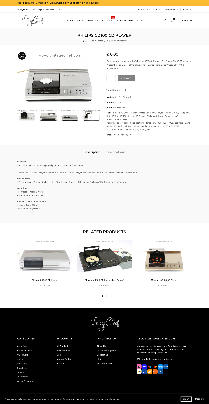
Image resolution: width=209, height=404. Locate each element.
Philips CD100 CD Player (116, 41)
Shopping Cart (172, 9)
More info (199, 399)
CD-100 (123, 116)
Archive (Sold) (64, 359)
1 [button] (102, 296)
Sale (59, 355)
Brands (60, 363)
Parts (20, 359)
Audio (120, 129)
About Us (101, 346)
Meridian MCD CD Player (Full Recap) (104, 280)
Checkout (187, 9)
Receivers (22, 363)
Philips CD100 (171, 112)
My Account (143, 9)
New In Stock (63, 350)
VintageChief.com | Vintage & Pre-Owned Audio (39, 9)
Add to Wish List (118, 90)
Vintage (128, 126)
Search (100, 41)
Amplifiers (22, 346)
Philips (117, 102)
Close (186, 399)
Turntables (22, 376)
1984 (165, 123)
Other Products (25, 381)
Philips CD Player (136, 116)
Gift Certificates (104, 363)
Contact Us (102, 355)
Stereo (113, 129)
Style (135, 129)
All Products (63, 346)
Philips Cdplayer (155, 116)
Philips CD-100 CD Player (150, 112)
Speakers (22, 368)
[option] (27, 115)
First (148, 123)
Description (92, 152)
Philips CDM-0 (165, 126)
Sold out (126, 78)
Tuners (20, 372)
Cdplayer (169, 116)
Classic (153, 126)
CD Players (22, 355)
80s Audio (118, 126)
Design (128, 129)
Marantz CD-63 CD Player (164, 280)
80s (171, 123)
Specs (125, 123)
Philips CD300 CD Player (45, 280)
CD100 (115, 116)
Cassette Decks (25, 350)
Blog (99, 359)
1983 (159, 123)
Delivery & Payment (107, 350)
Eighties (179, 123)
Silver (142, 129)
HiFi (148, 129)
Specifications (137, 123)
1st (154, 123)
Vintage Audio (140, 126)
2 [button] (106, 296)
